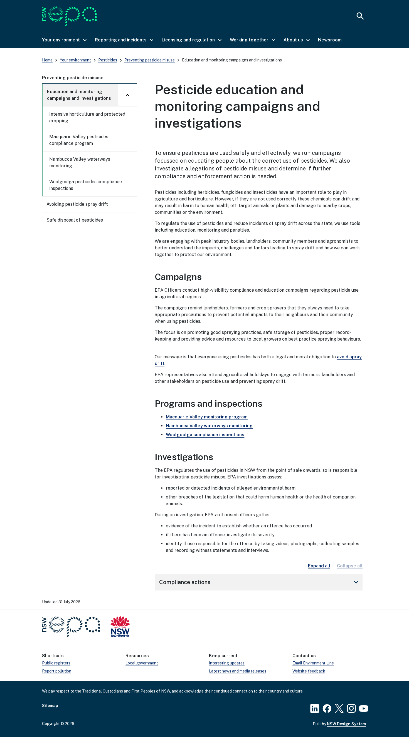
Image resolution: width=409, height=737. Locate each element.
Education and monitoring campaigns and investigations (79, 95)
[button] (64, 40)
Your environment (75, 60)
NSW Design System (346, 724)
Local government (141, 663)
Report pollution (56, 671)
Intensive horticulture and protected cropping (87, 117)
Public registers (56, 663)
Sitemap (50, 705)
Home (47, 60)
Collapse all (350, 566)
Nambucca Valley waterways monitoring (79, 162)
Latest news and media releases (237, 671)
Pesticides (107, 60)
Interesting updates (227, 663)
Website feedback (308, 671)
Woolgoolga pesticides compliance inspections (85, 185)
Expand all (319, 566)
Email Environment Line (313, 663)
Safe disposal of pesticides (74, 220)
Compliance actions (259, 582)
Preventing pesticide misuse (149, 60)
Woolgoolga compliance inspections (205, 434)
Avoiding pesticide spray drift (77, 204)
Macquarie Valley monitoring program (207, 417)
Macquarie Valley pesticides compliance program (78, 140)
